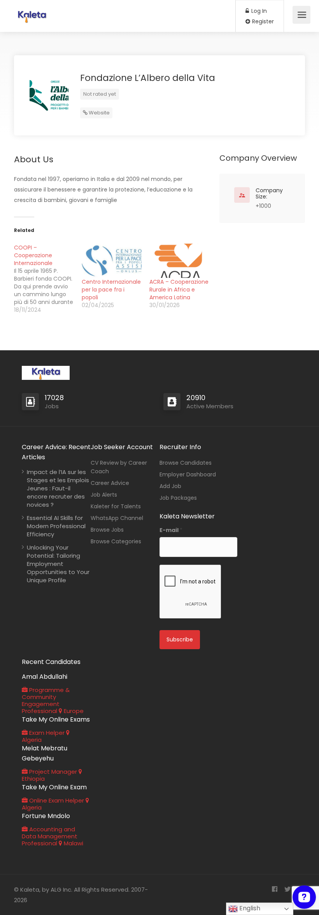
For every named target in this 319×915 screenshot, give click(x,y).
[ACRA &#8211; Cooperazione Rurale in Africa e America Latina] (179, 261)
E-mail (171, 530)
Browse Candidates (186, 463)
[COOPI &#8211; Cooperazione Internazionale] (48, 279)
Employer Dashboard (188, 474)
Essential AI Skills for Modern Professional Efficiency (56, 526)
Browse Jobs (107, 530)
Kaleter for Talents (116, 506)
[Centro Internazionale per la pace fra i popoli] (112, 261)
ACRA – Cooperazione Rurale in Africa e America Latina (179, 289)
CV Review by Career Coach (119, 467)
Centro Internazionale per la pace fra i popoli (111, 289)
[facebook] (274, 889)
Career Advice (110, 483)
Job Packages (178, 498)
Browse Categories (116, 541)
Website (99, 112)
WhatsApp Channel (117, 518)
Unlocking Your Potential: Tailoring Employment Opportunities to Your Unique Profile (58, 563)
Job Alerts (104, 495)
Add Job (170, 486)
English (249, 908)
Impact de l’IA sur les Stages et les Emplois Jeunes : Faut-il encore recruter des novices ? (58, 488)
